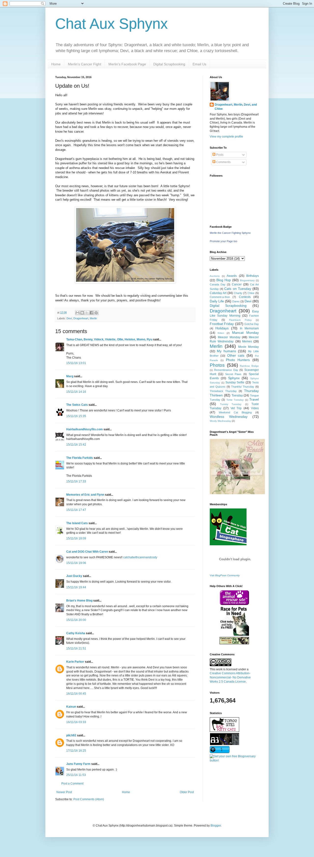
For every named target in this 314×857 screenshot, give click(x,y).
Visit (225, 575)
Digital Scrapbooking (169, 64)
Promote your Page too (223, 241)
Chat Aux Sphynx (111, 23)
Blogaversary (247, 280)
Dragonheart (80, 318)
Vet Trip (236, 408)
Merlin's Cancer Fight (84, 64)
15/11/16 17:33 (76, 481)
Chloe (251, 293)
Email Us (199, 64)
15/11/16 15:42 (76, 444)
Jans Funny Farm (78, 764)
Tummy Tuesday (231, 404)
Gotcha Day (251, 324)
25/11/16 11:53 (76, 775)
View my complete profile (226, 136)
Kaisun (71, 706)
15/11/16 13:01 (76, 363)
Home (56, 64)
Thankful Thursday (242, 386)
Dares (236, 301)
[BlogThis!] (82, 312)
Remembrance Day (226, 369)
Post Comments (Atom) (88, 799)
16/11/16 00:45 (76, 693)
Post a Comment (72, 783)
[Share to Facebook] (91, 312)
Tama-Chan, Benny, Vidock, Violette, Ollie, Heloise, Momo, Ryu (109, 339)
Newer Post (64, 792)
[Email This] (77, 312)
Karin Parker (75, 661)
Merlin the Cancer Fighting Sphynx (230, 232)
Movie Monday (248, 347)
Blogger (215, 825)
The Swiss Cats (77, 405)
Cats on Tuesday (237, 289)
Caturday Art (218, 293)
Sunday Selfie (235, 382)
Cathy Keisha (75, 633)
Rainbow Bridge (249, 366)
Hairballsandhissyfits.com (84, 429)
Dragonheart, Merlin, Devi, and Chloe (236, 107)
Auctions (215, 276)
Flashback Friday (240, 320)
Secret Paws (233, 374)
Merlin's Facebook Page (127, 64)
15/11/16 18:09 (76, 538)
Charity (238, 293)
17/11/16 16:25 (76, 750)
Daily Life (217, 301)
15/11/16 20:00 (76, 620)
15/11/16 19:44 (76, 587)
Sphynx (234, 378)
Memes (247, 341)
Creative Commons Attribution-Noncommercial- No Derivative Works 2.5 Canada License (230, 677)
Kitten (221, 333)
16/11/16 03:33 (76, 722)
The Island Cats (77, 523)
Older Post (187, 792)
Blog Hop (223, 280)
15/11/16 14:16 (76, 391)
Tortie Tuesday (235, 399)
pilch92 (71, 735)
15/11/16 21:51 (76, 648)
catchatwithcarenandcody (140, 557)
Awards (232, 276)
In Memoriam (249, 328)
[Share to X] (86, 312)
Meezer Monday (229, 337)
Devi (69, 318)
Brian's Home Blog (79, 600)
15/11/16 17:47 (76, 510)
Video (255, 408)
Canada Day (217, 284)
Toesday (237, 395)
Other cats (235, 355)
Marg (69, 376)
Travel (254, 399)
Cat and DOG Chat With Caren (87, 551)
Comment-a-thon (220, 296)
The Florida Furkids (79, 458)
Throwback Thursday (223, 391)
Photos (217, 365)
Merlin (93, 318)
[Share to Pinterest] (96, 312)
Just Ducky (74, 576)
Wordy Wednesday (220, 421)
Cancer (237, 284)
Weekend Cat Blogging (235, 412)
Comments (223, 162)
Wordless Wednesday (229, 417)
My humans (226, 351)
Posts (219, 154)
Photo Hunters (238, 360)
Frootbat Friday (222, 324)
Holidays (222, 328)
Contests (245, 297)
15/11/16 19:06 (76, 563)
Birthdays (252, 276)
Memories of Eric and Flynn (85, 494)
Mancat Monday (245, 333)
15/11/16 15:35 (76, 416)
